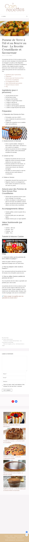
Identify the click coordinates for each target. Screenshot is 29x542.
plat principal (5, 337)
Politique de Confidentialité (19, 536)
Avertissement (19, 537)
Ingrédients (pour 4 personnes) (13, 74)
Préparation (8, 76)
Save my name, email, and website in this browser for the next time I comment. (14, 385)
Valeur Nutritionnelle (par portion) (13, 83)
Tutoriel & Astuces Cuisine (12, 84)
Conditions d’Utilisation (11, 537)
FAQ (6, 86)
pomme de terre (10, 339)
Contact (11, 536)
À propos (6, 536)
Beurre (4, 339)
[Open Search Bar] (27, 16)
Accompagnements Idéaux (12, 81)
